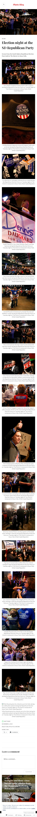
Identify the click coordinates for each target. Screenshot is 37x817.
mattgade (7, 721)
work (18, 726)
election (5, 726)
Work (4, 38)
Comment (29, 772)
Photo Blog (18, 4)
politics (12, 726)
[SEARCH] (4, 4)
